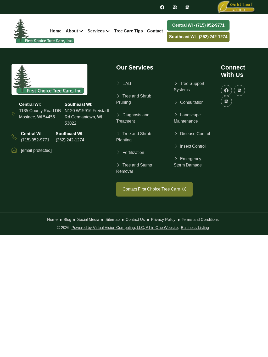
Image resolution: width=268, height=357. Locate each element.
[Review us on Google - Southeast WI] (187, 7)
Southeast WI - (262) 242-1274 (198, 36)
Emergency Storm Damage (188, 162)
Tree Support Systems (189, 86)
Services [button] (96, 31)
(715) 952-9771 (35, 140)
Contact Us (135, 219)
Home (56, 31)
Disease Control (195, 133)
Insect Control (193, 146)
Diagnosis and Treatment (132, 118)
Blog (67, 219)
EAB (126, 83)
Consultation (192, 102)
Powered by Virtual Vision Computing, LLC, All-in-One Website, (125, 228)
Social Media (88, 219)
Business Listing (195, 228)
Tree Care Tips (128, 31)
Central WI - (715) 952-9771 (198, 25)
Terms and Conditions (200, 219)
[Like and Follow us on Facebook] (162, 7)
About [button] (72, 31)
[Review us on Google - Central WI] (175, 7)
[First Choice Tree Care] (61, 79)
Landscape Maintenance (187, 118)
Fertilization (133, 152)
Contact (155, 31)
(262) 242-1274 (70, 140)
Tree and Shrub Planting (133, 136)
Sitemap (112, 219)
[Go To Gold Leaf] (235, 7)
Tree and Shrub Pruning (133, 99)
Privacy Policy (163, 219)
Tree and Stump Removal (134, 168)
